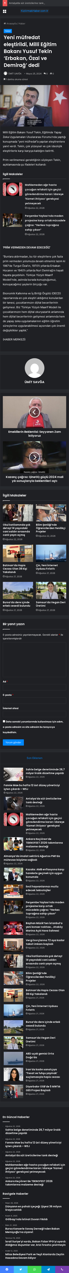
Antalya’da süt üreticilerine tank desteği (31, 3)
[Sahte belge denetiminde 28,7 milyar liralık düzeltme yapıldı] (13, 774)
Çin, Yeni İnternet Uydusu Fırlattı (47, 567)
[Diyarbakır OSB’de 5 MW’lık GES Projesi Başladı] (13, 1091)
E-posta (8, 694)
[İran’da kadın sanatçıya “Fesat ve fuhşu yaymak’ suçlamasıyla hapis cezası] (13, 1074)
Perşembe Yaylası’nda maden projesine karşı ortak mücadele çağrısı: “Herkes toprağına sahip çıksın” (45, 908)
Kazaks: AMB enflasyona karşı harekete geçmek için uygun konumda (45, 873)
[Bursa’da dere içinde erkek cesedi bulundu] (18, 590)
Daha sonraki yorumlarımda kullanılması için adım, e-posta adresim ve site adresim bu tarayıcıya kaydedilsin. (33, 727)
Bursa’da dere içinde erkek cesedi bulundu (16, 604)
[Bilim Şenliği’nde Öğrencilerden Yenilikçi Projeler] (51, 512)
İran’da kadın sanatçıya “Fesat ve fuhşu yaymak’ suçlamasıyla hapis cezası (43, 1073)
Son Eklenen (34, 758)
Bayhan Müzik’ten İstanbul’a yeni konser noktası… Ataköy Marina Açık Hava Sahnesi (44, 926)
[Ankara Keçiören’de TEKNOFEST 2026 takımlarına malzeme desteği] (13, 844)
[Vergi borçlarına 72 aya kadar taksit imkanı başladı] (13, 945)
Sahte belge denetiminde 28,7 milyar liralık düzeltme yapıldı (45, 771)
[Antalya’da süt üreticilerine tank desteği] (13, 803)
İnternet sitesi (11, 708)
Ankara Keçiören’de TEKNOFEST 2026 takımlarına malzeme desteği (44, 842)
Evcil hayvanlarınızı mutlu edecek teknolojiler (42, 888)
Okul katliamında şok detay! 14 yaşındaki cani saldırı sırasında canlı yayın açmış (16, 530)
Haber (22, 23)
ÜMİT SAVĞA (14, 73)
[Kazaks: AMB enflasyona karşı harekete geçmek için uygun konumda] (13, 874)
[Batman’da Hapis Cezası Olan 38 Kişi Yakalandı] (18, 553)
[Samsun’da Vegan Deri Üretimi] (51, 590)
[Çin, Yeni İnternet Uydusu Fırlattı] (51, 553)
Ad (5, 681)
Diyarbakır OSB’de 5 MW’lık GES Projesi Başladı (43, 1088)
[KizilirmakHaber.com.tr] (34, 11)
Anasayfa (11, 23)
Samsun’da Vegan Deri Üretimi (50, 604)
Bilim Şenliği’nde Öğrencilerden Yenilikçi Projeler (50, 528)
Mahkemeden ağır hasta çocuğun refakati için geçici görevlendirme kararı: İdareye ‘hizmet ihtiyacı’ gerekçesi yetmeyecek (44, 194)
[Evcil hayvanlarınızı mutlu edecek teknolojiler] (13, 891)
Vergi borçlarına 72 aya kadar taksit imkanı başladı (45, 942)
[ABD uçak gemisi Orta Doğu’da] (13, 1058)
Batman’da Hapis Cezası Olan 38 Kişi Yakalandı (15, 569)
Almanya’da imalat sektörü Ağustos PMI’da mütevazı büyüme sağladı (32, 858)
